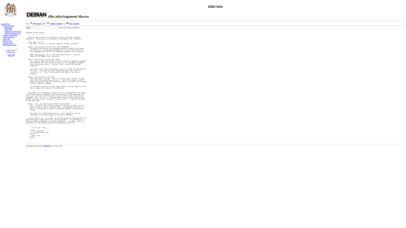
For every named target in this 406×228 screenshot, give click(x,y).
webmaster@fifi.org (11, 52)
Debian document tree (13, 32)
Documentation (8, 26)
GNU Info (8, 30)
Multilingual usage (10, 45)
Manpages (8, 28)
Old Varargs (37, 24)
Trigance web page (10, 35)
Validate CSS (11, 55)
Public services (8, 37)
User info (6, 39)
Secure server (8, 43)
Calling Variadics (55, 24)
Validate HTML (11, 54)
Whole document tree (13, 33)
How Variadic (74, 24)
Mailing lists (7, 41)
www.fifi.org (5, 24)
